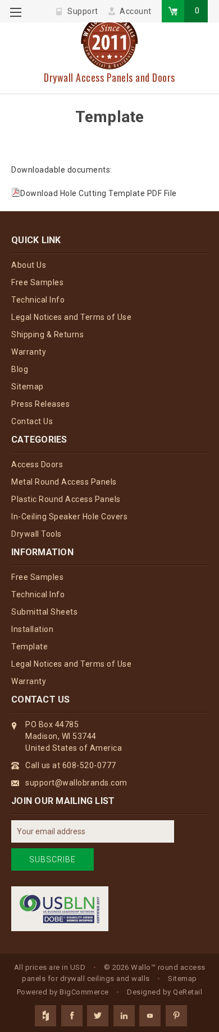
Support (82, 11)
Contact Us (32, 421)
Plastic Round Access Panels (66, 499)
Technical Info (38, 299)
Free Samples (37, 282)
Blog (19, 369)
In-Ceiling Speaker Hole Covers (69, 516)
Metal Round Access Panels (64, 481)
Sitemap (27, 386)
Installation (32, 629)
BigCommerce (84, 992)
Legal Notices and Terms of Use (71, 317)
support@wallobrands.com (76, 782)
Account (136, 11)
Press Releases (40, 403)
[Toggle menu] (15, 15)
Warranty (28, 351)
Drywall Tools (36, 533)
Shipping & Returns (47, 334)
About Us (28, 265)
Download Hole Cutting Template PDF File (98, 193)
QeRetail (187, 992)
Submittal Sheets (44, 611)
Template (29, 646)
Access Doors (37, 464)
